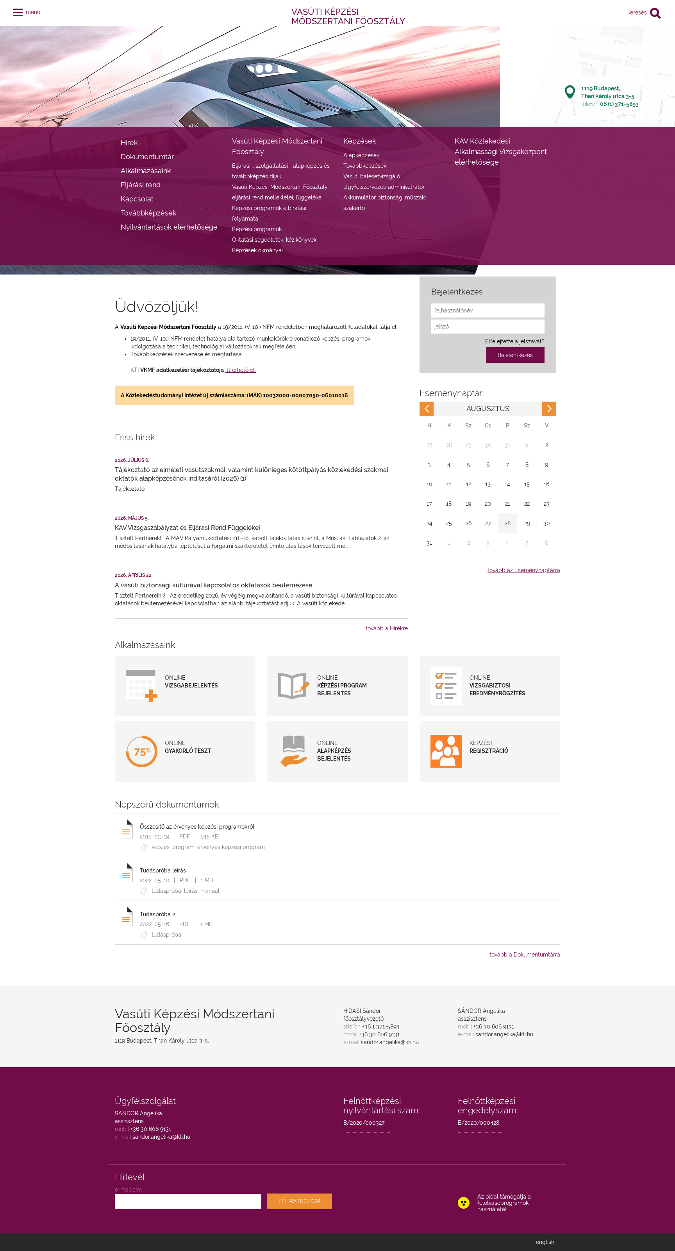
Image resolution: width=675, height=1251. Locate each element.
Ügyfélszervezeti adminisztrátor (384, 187)
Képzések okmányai (257, 250)
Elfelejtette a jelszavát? (515, 341)
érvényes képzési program (231, 847)
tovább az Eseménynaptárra (524, 570)
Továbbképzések (148, 213)
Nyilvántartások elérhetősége (169, 227)
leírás (191, 891)
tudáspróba (166, 891)
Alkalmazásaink (146, 171)
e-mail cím (128, 1189)
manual (210, 891)
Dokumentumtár (147, 157)
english (545, 1242)
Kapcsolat (137, 199)
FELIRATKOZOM (299, 1201)
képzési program (173, 847)
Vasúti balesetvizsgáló (371, 176)
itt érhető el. (240, 370)
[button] (18, 10)
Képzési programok (257, 229)
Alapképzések (361, 155)
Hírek (129, 142)
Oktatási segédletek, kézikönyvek (274, 240)
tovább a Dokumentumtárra (524, 954)
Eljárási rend (141, 185)
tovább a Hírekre (387, 628)
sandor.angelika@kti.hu (390, 1042)
